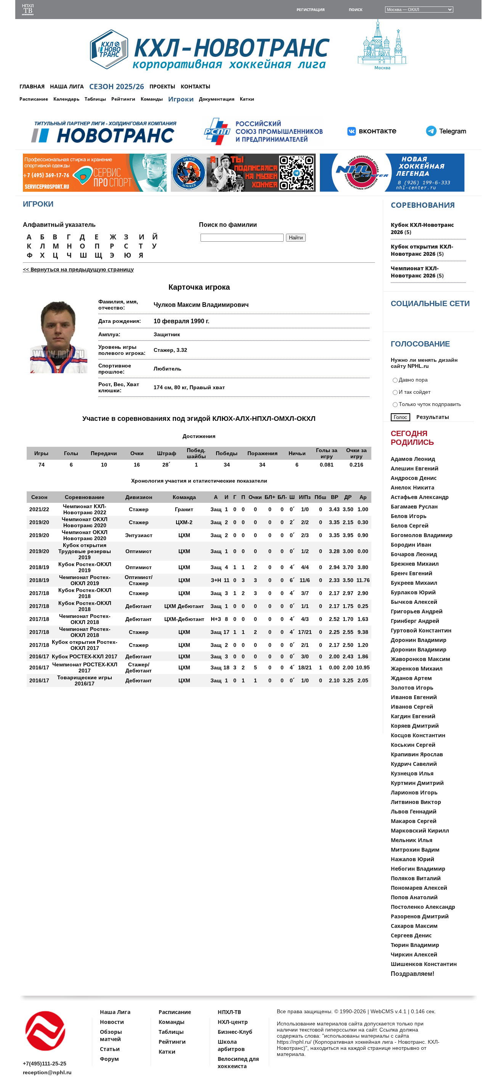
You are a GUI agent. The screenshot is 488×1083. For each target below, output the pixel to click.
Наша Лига (115, 1012)
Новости (112, 1021)
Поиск (356, 9)
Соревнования (423, 205)
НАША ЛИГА (67, 86)
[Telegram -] (445, 145)
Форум (109, 1058)
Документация (216, 99)
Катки (247, 99)
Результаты (432, 416)
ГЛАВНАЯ (32, 86)
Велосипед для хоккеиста (238, 1062)
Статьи (110, 1049)
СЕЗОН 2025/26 (116, 86)
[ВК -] (372, 145)
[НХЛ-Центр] (345, 190)
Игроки (181, 99)
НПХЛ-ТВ (229, 1012)
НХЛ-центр (233, 1021)
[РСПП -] (263, 145)
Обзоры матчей (111, 1035)
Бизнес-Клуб (235, 1031)
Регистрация (311, 9)
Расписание (33, 99)
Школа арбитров (231, 1045)
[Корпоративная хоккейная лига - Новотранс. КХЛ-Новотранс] (46, 1052)
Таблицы (95, 99)
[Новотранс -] (103, 145)
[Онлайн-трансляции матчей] (28, 10)
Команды (152, 99)
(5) (422, 250)
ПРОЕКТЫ (162, 86)
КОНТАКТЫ (195, 86)
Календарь (66, 99)
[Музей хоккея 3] (196, 190)
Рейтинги (123, 99)
